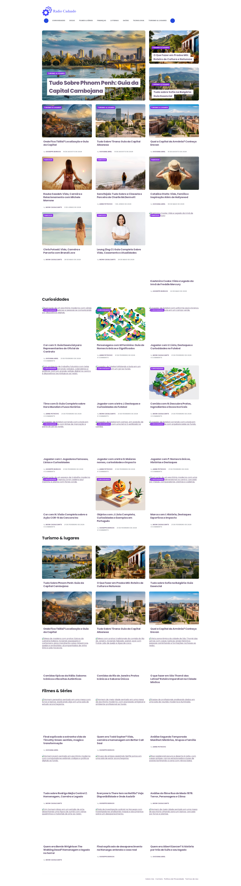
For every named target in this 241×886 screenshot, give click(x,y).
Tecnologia (138, 20)
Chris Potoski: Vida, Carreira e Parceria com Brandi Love (61, 251)
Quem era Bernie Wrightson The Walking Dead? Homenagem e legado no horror (66, 850)
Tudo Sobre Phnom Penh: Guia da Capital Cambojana (93, 87)
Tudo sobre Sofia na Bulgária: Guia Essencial (173, 94)
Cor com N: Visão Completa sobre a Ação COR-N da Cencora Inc (65, 516)
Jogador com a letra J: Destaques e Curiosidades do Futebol (118, 405)
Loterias (114, 20)
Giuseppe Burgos (53, 152)
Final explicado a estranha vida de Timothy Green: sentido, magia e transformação (64, 740)
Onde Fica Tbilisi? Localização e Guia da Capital (66, 143)
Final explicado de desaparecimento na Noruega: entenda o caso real (119, 848)
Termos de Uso (191, 879)
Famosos (48, 160)
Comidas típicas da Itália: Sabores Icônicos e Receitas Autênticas (64, 677)
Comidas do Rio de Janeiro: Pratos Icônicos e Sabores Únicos (118, 677)
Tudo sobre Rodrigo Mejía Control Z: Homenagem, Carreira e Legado (65, 794)
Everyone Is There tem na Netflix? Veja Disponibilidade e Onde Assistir (120, 794)
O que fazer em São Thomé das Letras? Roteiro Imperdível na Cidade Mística (173, 679)
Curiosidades (58, 20)
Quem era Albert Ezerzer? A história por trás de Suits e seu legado (172, 848)
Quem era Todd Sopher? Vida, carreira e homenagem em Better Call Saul (120, 740)
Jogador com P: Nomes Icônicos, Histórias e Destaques (170, 460)
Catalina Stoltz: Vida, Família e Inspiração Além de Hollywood (169, 195)
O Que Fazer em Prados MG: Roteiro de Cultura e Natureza (173, 57)
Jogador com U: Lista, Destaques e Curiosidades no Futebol (171, 346)
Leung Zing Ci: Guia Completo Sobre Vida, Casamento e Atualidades (119, 251)
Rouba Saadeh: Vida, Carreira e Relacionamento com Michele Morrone (62, 197)
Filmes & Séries (86, 20)
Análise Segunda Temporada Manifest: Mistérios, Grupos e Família (173, 738)
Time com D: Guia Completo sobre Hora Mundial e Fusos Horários (64, 405)
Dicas (72, 20)
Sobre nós (149, 879)
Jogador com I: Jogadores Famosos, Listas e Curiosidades (65, 460)
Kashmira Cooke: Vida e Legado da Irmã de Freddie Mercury (171, 282)
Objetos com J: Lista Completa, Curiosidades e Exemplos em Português (116, 518)
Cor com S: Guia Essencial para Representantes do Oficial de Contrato (62, 348)
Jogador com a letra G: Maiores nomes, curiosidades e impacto (116, 460)
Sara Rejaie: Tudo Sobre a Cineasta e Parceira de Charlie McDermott (119, 195)
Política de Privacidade (174, 879)
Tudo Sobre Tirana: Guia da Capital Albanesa (118, 143)
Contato (159, 879)
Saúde (126, 20)
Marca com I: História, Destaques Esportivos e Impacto (170, 516)
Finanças (101, 20)
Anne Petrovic (106, 204)
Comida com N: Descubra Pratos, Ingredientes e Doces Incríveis (170, 405)
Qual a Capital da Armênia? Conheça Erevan (173, 143)
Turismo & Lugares (157, 20)
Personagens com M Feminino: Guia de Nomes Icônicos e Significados (120, 346)
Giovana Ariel (105, 152)
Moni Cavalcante (54, 207)
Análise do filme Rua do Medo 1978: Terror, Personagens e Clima (171, 794)
